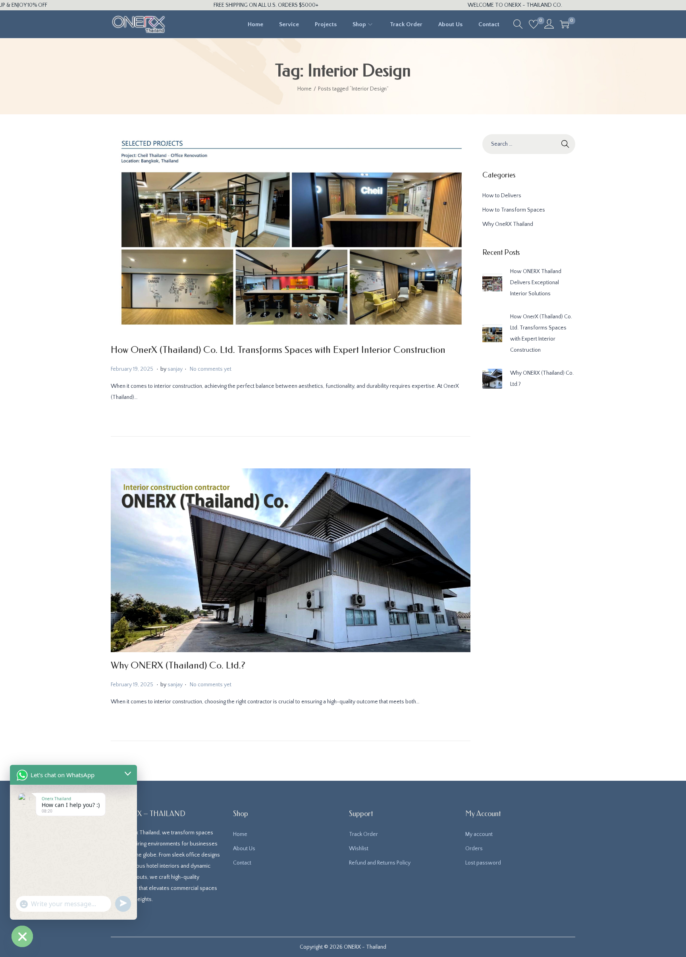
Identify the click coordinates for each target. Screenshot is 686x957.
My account (479, 834)
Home (304, 89)
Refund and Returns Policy (379, 863)
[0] (533, 24)
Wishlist (358, 848)
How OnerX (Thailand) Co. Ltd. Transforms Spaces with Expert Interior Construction (278, 349)
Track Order (363, 834)
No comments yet (210, 369)
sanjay (175, 369)
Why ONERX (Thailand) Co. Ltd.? (178, 665)
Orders (474, 848)
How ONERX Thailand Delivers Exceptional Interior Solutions (535, 282)
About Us (244, 848)
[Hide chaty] (22, 936)
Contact (242, 863)
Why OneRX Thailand (507, 224)
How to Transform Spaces (513, 210)
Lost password (483, 863)
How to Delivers (501, 196)
